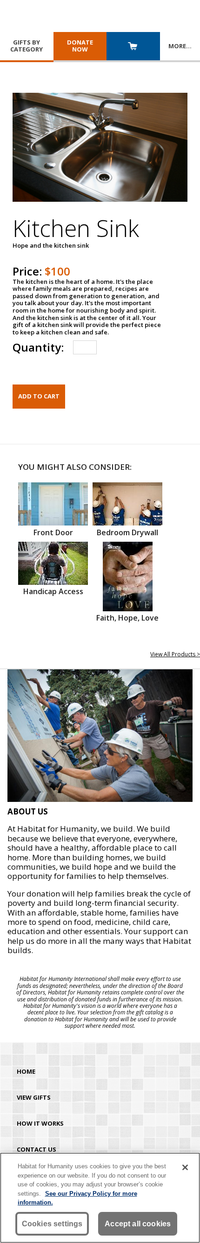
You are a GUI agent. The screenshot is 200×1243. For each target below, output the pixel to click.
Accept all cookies (138, 1224)
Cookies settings (52, 1224)
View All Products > (175, 654)
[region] (100, 1198)
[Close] (185, 1167)
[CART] (133, 47)
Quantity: (38, 347)
